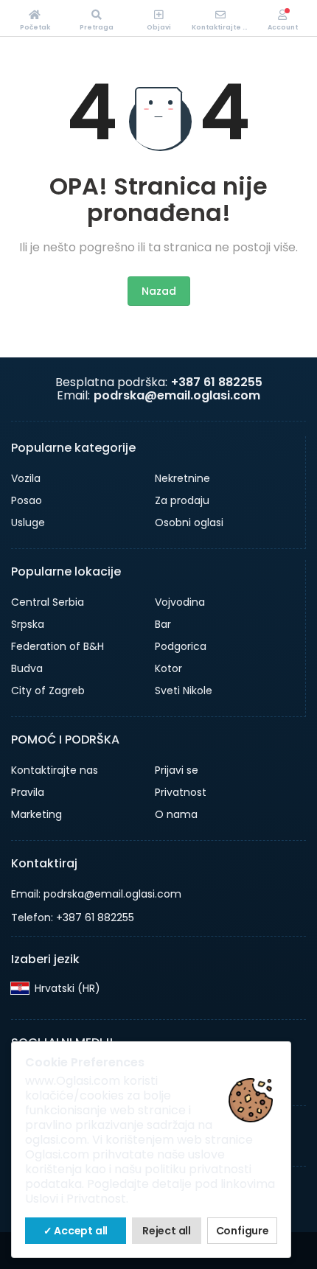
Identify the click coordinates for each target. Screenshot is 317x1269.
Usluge (28, 522)
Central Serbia (47, 602)
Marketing (36, 814)
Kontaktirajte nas (54, 770)
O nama (176, 814)
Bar (163, 624)
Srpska (27, 624)
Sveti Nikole (183, 690)
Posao (26, 500)
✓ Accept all (75, 1230)
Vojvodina (180, 602)
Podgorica (180, 646)
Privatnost (180, 792)
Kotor (168, 668)
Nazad (159, 291)
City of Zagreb (48, 690)
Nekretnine (182, 478)
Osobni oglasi (189, 522)
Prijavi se (176, 770)
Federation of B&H (57, 646)
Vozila (26, 478)
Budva (27, 668)
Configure (242, 1230)
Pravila (27, 792)
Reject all (166, 1230)
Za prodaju (182, 500)
